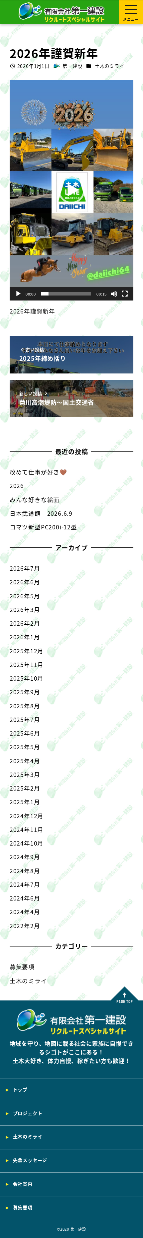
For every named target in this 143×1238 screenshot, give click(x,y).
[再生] (18, 294)
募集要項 (22, 966)
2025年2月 (25, 788)
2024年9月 (25, 857)
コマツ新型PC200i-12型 (43, 527)
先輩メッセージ (30, 1160)
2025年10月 (27, 678)
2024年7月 (25, 884)
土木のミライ (109, 66)
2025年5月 (25, 747)
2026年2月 (25, 623)
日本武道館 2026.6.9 (41, 513)
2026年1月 (25, 637)
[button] (71, 190)
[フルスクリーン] (124, 294)
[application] (71, 190)
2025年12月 (27, 651)
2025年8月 (25, 706)
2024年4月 (25, 912)
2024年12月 (27, 816)
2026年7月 (25, 568)
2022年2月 (25, 926)
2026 (17, 485)
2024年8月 (25, 871)
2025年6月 (25, 733)
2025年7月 (25, 719)
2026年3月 (25, 609)
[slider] (66, 294)
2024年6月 (25, 898)
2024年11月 (27, 829)
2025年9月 (25, 692)
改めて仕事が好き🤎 (38, 472)
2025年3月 (25, 774)
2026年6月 (25, 582)
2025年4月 (25, 761)
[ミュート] (114, 294)
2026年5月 (25, 596)
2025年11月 (27, 664)
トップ (20, 1089)
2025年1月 (25, 802)
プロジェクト (28, 1113)
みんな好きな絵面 (35, 499)
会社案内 (23, 1183)
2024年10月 (27, 843)
